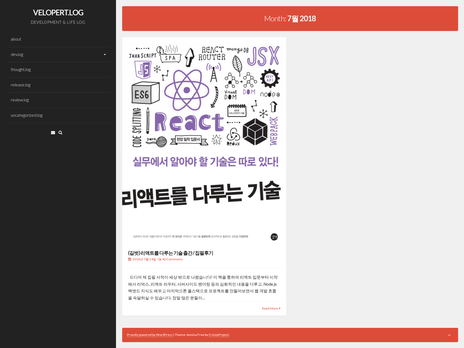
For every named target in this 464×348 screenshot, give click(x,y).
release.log (20, 84)
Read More (270, 308)
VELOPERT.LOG (58, 12)
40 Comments (172, 259)
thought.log (21, 69)
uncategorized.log (26, 115)
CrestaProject (219, 335)
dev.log (17, 54)
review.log (20, 99)
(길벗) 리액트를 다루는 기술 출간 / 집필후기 (170, 253)
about (16, 39)
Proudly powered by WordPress (150, 335)
